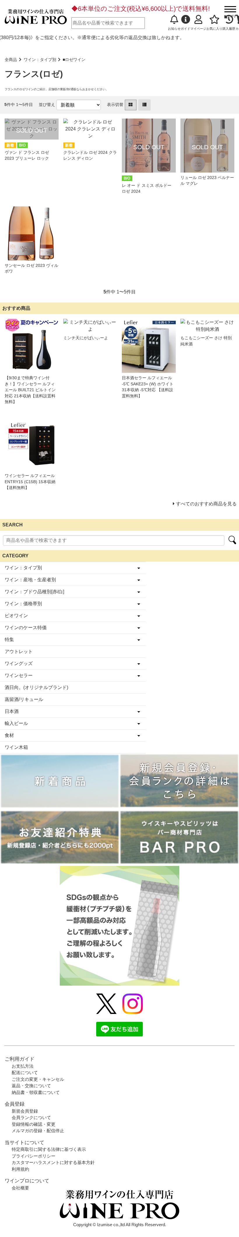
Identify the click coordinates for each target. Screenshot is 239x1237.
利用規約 (20, 1169)
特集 (9, 639)
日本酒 (12, 711)
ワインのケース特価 (26, 627)
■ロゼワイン (74, 60)
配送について (25, 1072)
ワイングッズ (19, 663)
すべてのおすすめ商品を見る (206, 503)
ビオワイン (16, 615)
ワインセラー (19, 675)
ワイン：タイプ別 (40, 60)
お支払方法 (23, 1066)
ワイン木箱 (16, 747)
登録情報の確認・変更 (33, 1124)
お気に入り (214, 28)
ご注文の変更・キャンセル (38, 1079)
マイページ (198, 28)
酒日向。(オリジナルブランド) (36, 687)
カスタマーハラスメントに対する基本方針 (53, 1162)
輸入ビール (16, 723)
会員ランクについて (31, 1117)
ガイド (185, 28)
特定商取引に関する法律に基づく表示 (49, 1149)
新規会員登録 (25, 1111)
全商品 (11, 60)
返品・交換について (31, 1085)
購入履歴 (228, 28)
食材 (9, 735)
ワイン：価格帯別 (23, 603)
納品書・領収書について (36, 1092)
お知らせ (174, 28)
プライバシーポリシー (33, 1156)
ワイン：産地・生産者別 (30, 579)
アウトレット (19, 651)
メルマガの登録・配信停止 (38, 1130)
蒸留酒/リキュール (24, 699)
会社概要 (20, 1187)
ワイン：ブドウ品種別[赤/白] (34, 591)
